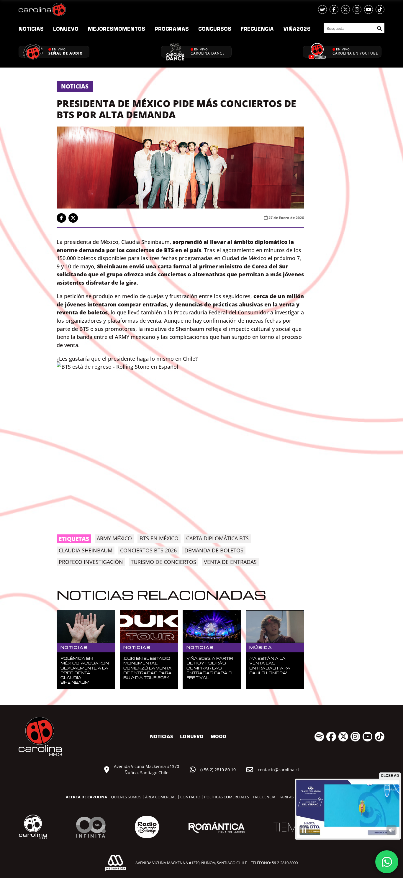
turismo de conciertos (163, 561)
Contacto (190, 797)
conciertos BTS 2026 (148, 550)
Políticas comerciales (226, 797)
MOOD (218, 736)
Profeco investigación (91, 561)
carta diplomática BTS (217, 538)
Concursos (214, 28)
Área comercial (160, 797)
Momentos (116, 28)
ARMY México (114, 538)
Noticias (31, 28)
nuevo (65, 28)
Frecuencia (257, 28)
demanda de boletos (213, 550)
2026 (297, 28)
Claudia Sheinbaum (85, 550)
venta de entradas (230, 561)
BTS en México (159, 538)
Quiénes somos (126, 797)
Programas (172, 28)
